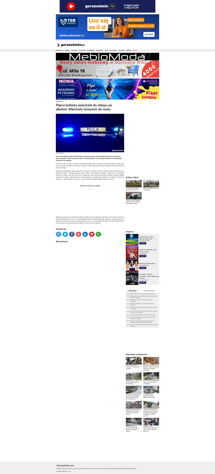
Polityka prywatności (131, 468)
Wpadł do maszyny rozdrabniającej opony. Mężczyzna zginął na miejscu (144, 325)
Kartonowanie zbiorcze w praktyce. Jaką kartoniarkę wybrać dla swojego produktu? (143, 297)
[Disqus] (90, 266)
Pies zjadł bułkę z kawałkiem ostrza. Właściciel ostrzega (143, 314)
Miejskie (67, 50)
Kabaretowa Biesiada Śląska (147, 263)
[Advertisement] (90, 203)
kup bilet (143, 243)
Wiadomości (59, 50)
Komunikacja (90, 50)
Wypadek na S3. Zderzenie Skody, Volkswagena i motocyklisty (141, 300)
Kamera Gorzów (77, 468)
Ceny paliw (121, 50)
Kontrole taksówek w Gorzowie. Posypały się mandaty (142, 293)
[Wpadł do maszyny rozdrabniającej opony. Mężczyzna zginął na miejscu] (134, 421)
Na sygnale (82, 50)
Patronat (70, 468)
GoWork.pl (114, 468)
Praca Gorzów (98, 468)
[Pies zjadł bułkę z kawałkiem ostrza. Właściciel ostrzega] (151, 389)
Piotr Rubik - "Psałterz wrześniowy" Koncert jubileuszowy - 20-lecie (149, 276)
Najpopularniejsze (149, 290)
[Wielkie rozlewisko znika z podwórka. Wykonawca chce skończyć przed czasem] (134, 404)
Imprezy (130, 232)
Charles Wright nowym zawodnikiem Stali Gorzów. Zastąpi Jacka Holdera (143, 308)
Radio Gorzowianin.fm (88, 468)
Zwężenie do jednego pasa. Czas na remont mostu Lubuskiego (141, 304)
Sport (106, 50)
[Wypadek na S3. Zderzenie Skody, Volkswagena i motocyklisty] (134, 376)
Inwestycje (74, 50)
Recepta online (107, 468)
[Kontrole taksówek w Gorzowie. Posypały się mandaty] (134, 360)
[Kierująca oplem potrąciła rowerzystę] (151, 183)
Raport (135, 50)
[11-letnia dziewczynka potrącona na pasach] (134, 183)
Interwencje (113, 50)
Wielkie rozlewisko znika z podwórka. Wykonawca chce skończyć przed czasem (142, 318)
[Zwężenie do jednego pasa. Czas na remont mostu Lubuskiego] (151, 376)
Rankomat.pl (121, 468)
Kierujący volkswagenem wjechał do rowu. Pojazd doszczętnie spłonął (133, 201)
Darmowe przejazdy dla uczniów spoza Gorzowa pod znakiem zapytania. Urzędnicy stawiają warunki (142, 321)
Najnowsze (132, 290)
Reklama (128, 50)
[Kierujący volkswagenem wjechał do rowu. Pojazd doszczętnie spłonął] (134, 195)
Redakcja (59, 468)
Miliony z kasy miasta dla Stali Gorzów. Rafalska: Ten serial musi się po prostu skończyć (143, 312)
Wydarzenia (99, 50)
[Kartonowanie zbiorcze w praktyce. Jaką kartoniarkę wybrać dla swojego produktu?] (151, 360)
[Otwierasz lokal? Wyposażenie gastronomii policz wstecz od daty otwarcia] (151, 421)
